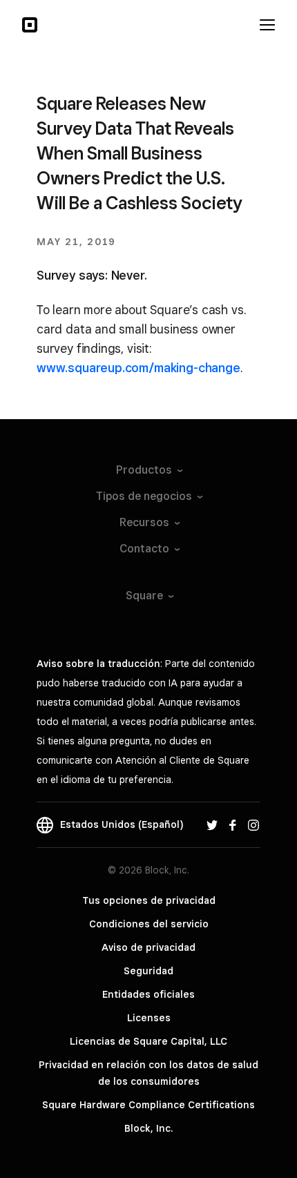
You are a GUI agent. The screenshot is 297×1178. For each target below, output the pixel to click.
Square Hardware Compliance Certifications (148, 1104)
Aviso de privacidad (148, 947)
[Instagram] (253, 824)
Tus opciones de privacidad (148, 900)
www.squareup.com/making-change (138, 367)
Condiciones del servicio (149, 923)
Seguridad (148, 970)
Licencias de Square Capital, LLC (148, 1041)
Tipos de (144, 496)
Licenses (149, 1017)
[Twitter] (212, 824)
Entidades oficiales (148, 994)
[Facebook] (233, 824)
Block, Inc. (148, 1128)
